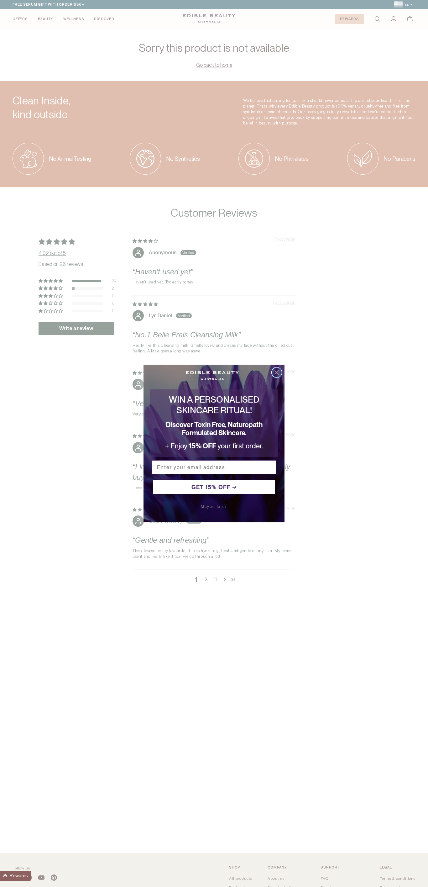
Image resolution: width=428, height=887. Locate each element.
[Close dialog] (276, 372)
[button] (15, 876)
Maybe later (214, 506)
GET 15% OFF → (214, 487)
